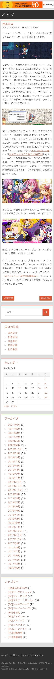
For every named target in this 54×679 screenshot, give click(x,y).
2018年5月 (14, 510)
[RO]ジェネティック (18, 604)
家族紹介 (12, 333)
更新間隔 (9, 299)
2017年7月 (14, 551)
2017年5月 (14, 560)
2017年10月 (15, 539)
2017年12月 (15, 531)
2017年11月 (15, 535)
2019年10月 (15, 449)
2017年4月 (14, 564)
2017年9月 (14, 543)
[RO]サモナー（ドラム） (21, 600)
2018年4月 (14, 515)
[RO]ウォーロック (17, 596)
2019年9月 (14, 453)
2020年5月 (14, 441)
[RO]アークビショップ (20, 592)
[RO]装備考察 (15, 637)
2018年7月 (14, 502)
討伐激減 (12, 349)
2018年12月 (15, 482)
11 (19, 388)
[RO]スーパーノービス (19, 608)
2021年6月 (14, 425)
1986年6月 (14, 568)
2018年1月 (14, 527)
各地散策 (45, 299)
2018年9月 (14, 494)
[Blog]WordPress (17, 588)
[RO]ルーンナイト (17, 629)
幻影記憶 (12, 345)
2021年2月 (14, 437)
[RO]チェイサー (31, 27)
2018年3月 (14, 519)
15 (46, 388)
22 (46, 393)
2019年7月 (14, 461)
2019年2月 (14, 474)
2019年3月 (14, 470)
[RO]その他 (14, 612)
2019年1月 (14, 478)
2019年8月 (14, 457)
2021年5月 (14, 429)
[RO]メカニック (16, 620)
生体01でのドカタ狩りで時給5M (26, 154)
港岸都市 (12, 341)
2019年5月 (14, 466)
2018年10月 (15, 490)
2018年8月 (14, 498)
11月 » (14, 406)
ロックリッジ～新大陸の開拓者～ (21, 276)
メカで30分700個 (40, 150)
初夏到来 (12, 337)
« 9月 (6, 406)
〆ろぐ (8, 14)
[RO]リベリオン (16, 625)
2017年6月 (14, 555)
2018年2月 (14, 523)
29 (46, 398)
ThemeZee (38, 655)
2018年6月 (14, 506)
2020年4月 (14, 445)
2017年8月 (14, 547)
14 (39, 388)
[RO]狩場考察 (15, 633)
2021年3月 (14, 433)
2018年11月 (15, 486)
